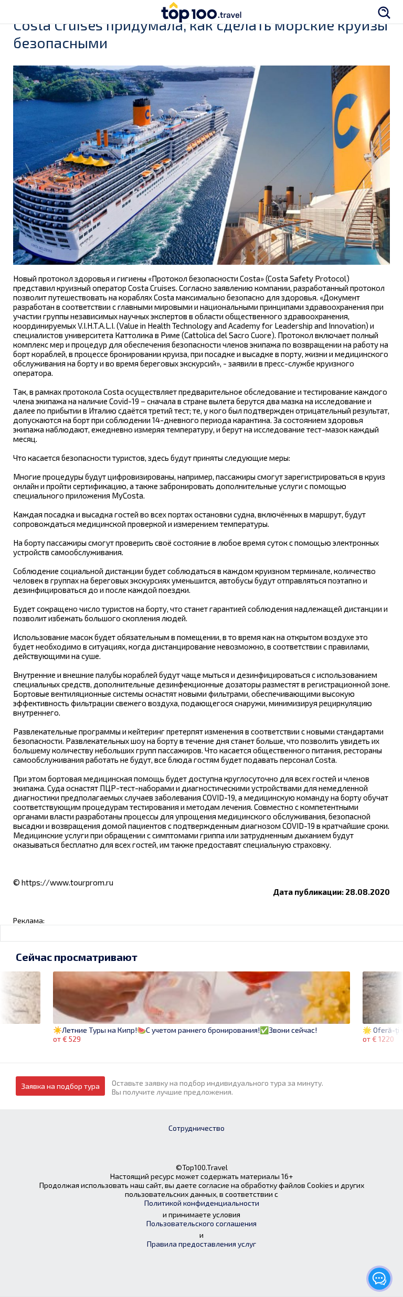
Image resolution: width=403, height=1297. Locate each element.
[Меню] (18, 12)
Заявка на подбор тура (60, 1086)
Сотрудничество (196, 1127)
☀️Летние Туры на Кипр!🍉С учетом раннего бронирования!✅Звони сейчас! (185, 1029)
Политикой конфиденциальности (201, 1202)
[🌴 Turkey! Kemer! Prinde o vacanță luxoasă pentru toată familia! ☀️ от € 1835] (20, 1002)
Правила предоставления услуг (201, 1243)
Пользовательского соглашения (201, 1223)
